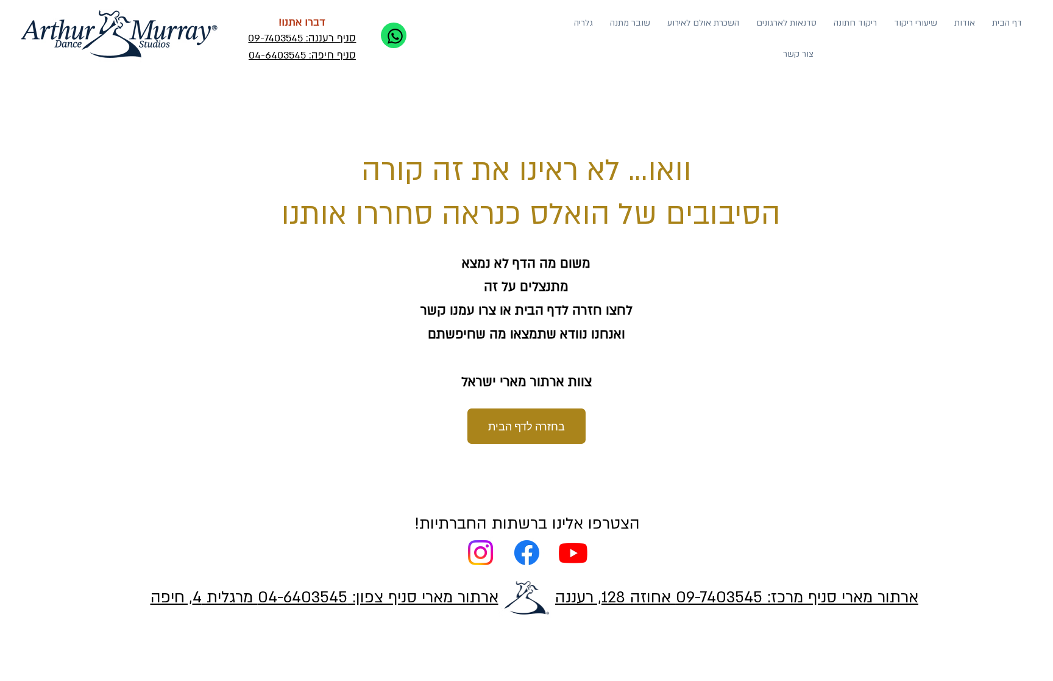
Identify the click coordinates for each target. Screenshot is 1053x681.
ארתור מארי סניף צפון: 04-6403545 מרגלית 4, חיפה (324, 597)
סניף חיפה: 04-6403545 (302, 55)
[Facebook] (527, 552)
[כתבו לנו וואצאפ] (393, 35)
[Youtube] (573, 552)
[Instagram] (480, 552)
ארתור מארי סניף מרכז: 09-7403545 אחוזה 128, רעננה (736, 597)
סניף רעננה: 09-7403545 (302, 38)
